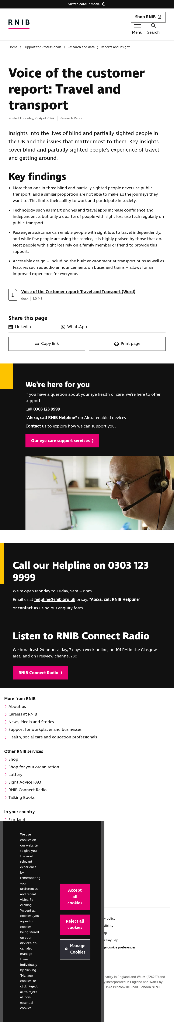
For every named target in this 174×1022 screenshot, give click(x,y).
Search (153, 32)
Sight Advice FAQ (24, 782)
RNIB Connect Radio (38, 673)
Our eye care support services (60, 441)
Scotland (16, 820)
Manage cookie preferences (115, 947)
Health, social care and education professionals (52, 737)
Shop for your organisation (33, 767)
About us (17, 707)
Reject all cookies (75, 925)
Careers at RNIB (22, 714)
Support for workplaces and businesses (44, 729)
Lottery (15, 775)
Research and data (81, 47)
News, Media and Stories (31, 722)
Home (12, 47)
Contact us (35, 426)
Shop (13, 759)
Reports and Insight (115, 47)
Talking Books (21, 798)
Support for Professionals (42, 47)
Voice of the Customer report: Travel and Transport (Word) (78, 292)
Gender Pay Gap (106, 940)
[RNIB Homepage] (19, 24)
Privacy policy (105, 918)
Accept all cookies (74, 897)
